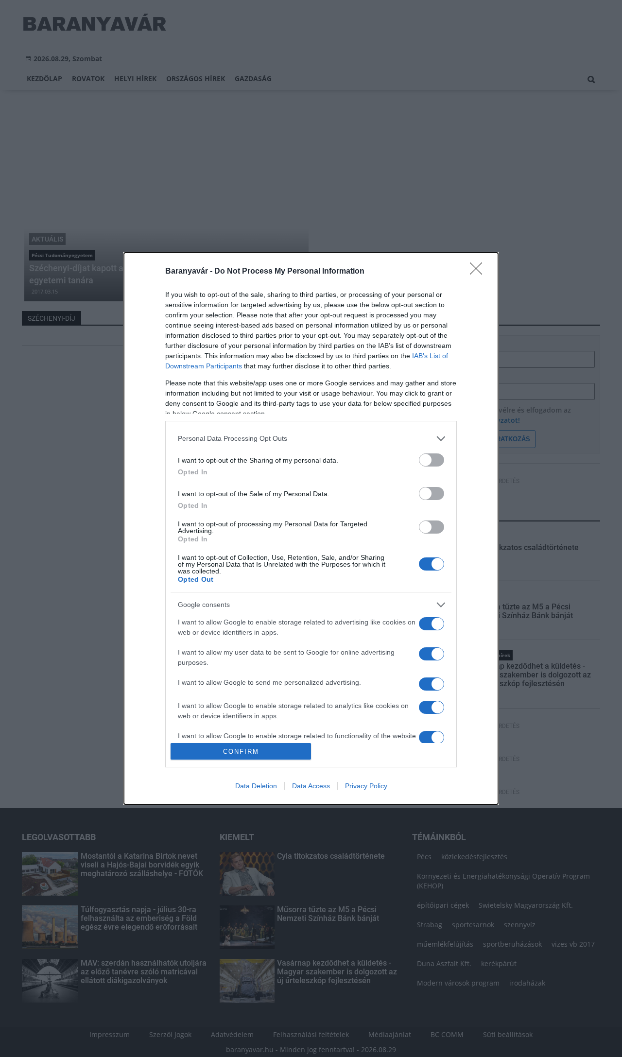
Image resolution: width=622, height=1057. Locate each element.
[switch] (431, 460)
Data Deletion (256, 786)
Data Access (311, 786)
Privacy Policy (366, 786)
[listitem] (311, 438)
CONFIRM (241, 751)
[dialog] (311, 529)
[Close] (479, 271)
